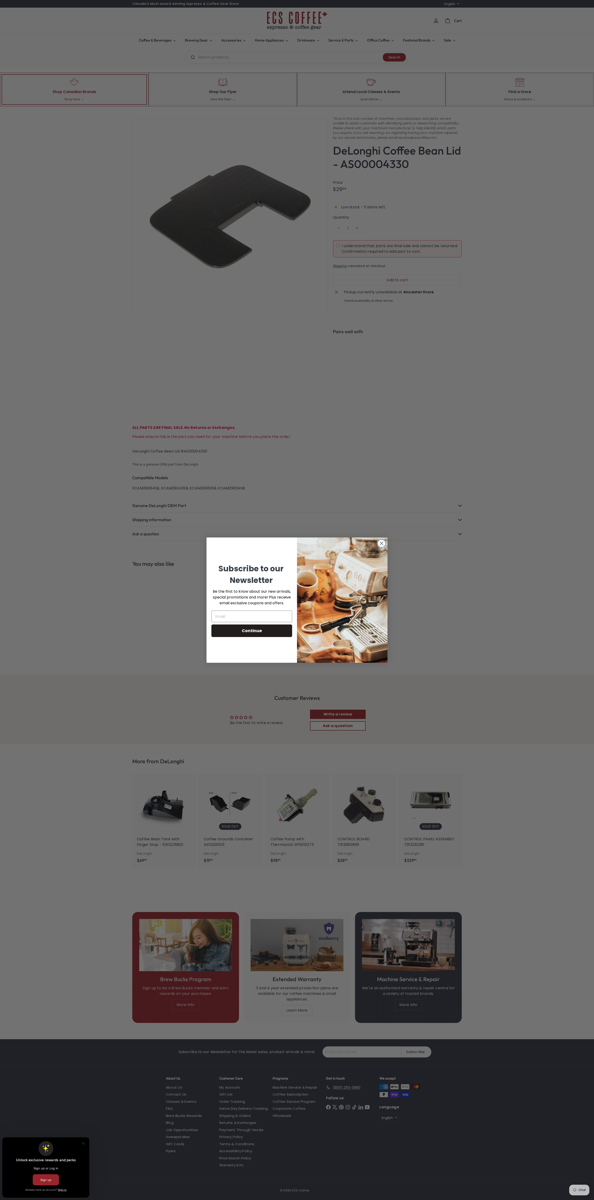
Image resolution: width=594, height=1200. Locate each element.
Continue (252, 631)
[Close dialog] (382, 543)
